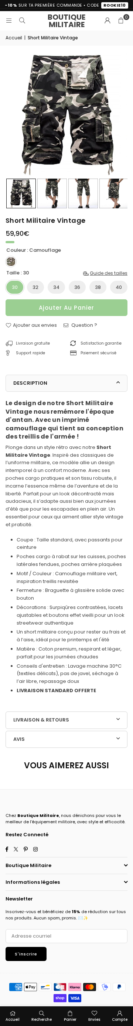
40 (119, 287)
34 (56, 287)
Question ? (83, 325)
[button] (120, 20)
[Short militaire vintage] (21, 193)
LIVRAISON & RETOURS (41, 719)
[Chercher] (22, 20)
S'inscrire (26, 954)
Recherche (41, 1019)
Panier (70, 1019)
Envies (94, 1019)
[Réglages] (107, 20)
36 (77, 287)
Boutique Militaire (66, 20)
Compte (119, 1019)
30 (15, 287)
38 (98, 287)
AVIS (19, 739)
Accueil (14, 38)
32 (35, 287)
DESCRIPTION (30, 383)
